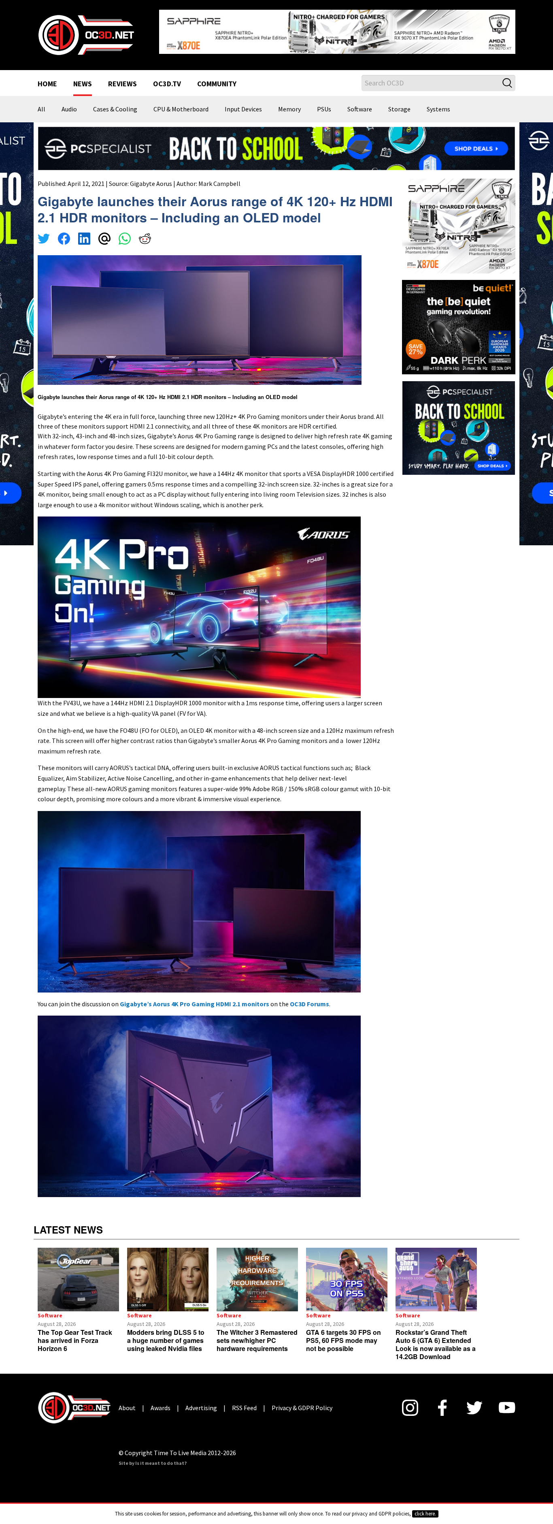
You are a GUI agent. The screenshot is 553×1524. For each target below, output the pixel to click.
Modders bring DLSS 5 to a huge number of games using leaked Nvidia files (165, 1334)
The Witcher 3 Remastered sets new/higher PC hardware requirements (257, 1334)
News (82, 78)
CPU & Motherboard (180, 103)
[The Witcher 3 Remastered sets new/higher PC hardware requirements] (257, 1273)
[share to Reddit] (145, 233)
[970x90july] (276, 141)
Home (47, 78)
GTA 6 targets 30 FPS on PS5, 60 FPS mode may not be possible (343, 1334)
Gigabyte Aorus (151, 177)
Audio (69, 103)
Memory (289, 103)
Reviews (122, 78)
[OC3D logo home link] (86, 31)
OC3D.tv (167, 78)
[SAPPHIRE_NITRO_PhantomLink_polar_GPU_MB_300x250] (458, 219)
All (41, 103)
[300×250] (458, 421)
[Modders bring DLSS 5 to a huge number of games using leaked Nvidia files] (167, 1273)
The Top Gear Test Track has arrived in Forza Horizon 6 (75, 1334)
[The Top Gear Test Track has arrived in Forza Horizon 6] (78, 1273)
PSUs (324, 103)
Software (359, 103)
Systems (438, 103)
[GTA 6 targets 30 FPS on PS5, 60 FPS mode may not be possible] (346, 1273)
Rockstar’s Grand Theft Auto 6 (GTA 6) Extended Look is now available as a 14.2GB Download (436, 1338)
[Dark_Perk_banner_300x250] (458, 320)
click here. (425, 1513)
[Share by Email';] (104, 233)
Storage (399, 103)
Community (216, 78)
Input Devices (243, 103)
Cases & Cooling (115, 103)
